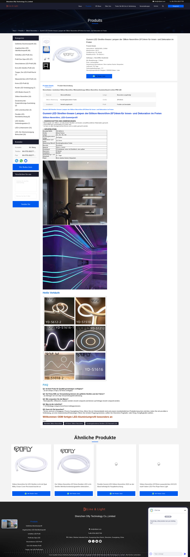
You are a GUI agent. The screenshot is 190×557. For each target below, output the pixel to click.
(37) (23, 59)
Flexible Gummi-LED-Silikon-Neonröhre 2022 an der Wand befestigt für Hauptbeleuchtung (73, 485)
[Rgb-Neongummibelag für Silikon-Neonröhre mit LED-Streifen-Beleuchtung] (159, 463)
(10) (25, 68)
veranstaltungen (145, 6)
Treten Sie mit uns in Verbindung (125, 6)
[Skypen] (16, 160)
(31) (23, 128)
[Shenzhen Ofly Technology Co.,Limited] (12, 6)
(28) (25, 63)
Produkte (88, 6)
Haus (80, 6)
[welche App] (21, 161)
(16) (23, 96)
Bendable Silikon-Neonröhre (53, 423)
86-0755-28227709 (177, 1)
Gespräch (176, 6)
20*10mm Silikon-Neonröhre (74, 423)
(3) (23, 110)
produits (21, 30)
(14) (25, 79)
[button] (14, 468)
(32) (25, 44)
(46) (22, 49)
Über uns (108, 6)
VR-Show (98, 6)
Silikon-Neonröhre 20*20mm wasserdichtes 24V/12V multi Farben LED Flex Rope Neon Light (115, 485)
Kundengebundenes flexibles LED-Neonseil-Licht (102, 423)
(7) (25, 73)
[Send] (185, 554)
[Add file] (150, 554)
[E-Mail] (25, 160)
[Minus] (185, 510)
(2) (25, 103)
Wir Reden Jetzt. (25, 167)
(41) (23, 55)
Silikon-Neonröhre (31, 30)
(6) (22, 83)
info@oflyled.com (160, 1)
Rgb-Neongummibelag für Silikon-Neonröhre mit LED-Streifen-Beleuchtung (159, 485)
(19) (24, 133)
